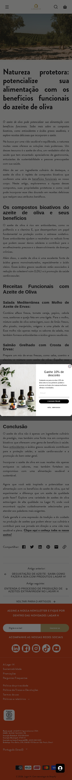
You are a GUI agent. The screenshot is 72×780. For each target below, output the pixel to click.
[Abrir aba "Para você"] (60, 768)
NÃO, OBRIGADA (54, 407)
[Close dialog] (69, 366)
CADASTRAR (54, 401)
